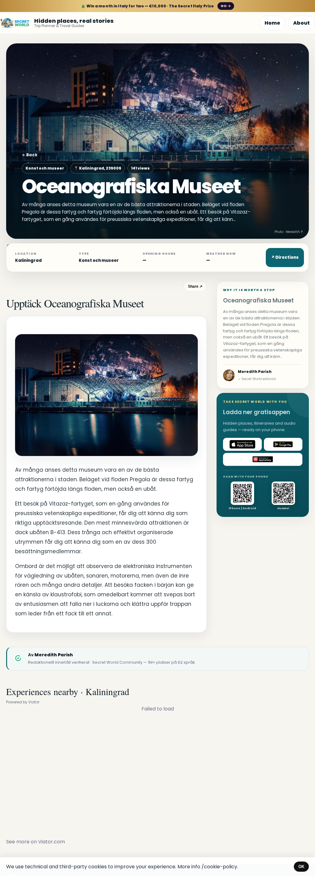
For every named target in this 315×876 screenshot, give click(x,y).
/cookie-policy (219, 866)
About (301, 22)
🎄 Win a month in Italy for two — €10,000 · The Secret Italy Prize (156, 6)
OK (301, 866)
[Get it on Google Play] (283, 444)
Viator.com (51, 841)
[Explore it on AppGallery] (262, 459)
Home (272, 22)
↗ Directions (285, 257)
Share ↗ (195, 286)
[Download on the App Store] (242, 444)
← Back (30, 155)
